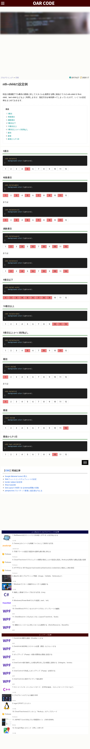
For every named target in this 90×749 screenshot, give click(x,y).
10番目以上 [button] (12, 126)
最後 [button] (9, 136)
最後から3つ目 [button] (13, 139)
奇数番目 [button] (11, 117)
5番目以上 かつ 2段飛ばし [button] (18, 129)
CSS (17, 78)
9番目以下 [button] (12, 123)
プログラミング (7, 78)
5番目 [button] (10, 114)
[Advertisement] (45, 55)
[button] (85, 462)
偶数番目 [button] (11, 120)
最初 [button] (9, 133)
